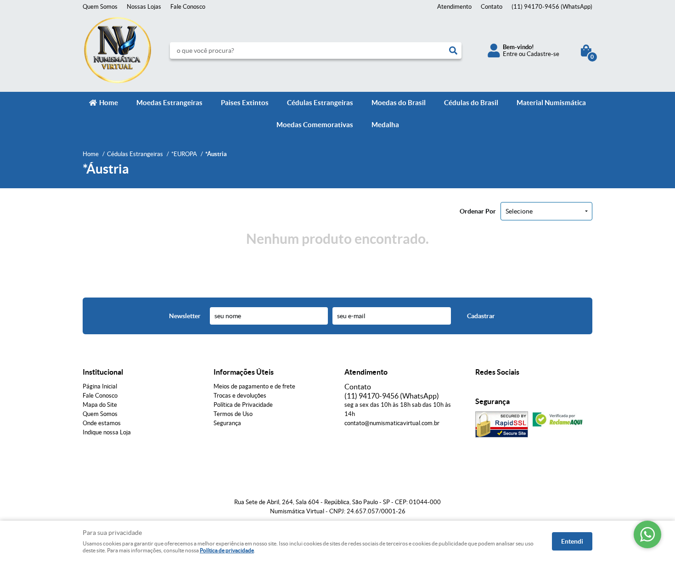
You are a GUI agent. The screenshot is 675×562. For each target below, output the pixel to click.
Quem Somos (100, 6)
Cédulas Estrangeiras (320, 103)
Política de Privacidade (243, 404)
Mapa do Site (100, 404)
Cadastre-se (543, 54)
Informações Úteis (244, 372)
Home (108, 103)
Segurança (227, 423)
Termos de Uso (233, 413)
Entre (510, 54)
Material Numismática (551, 103)
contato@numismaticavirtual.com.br (391, 423)
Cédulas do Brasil (471, 103)
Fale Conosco (187, 6)
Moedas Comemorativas (314, 125)
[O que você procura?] (453, 50)
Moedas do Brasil (398, 103)
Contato (491, 6)
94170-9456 (552, 6)
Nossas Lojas (144, 6)
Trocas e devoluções (240, 395)
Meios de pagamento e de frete (254, 386)
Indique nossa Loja (107, 432)
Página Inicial (100, 386)
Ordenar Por (478, 211)
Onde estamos (102, 423)
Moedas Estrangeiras (169, 103)
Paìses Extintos (245, 103)
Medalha (385, 125)
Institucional (103, 372)
